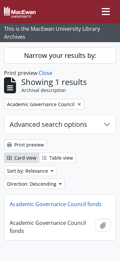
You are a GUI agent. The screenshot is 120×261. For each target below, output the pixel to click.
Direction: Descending (32, 184)
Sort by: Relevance (28, 171)
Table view (60, 158)
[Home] (22, 11)
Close (45, 73)
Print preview (28, 145)
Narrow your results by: (60, 55)
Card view (24, 158)
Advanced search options (48, 124)
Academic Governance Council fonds (56, 204)
